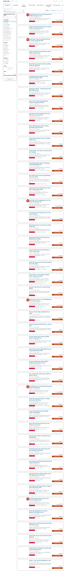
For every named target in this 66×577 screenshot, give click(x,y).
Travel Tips (56, 1)
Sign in (62, 1)
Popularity (53, 10)
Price (59, 10)
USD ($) (12, 1)
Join (59, 1)
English (16, 1)
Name (62, 10)
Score (57, 10)
